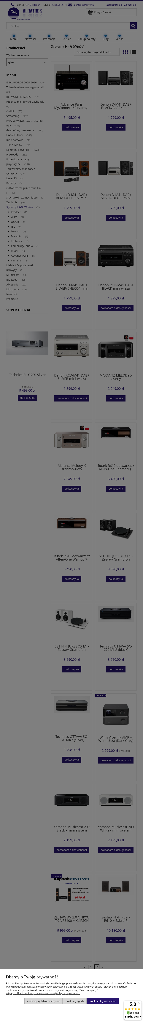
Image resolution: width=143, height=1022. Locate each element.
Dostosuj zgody (75, 1001)
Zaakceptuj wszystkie (103, 1001)
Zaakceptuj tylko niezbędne (43, 1001)
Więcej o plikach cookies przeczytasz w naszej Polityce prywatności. (43, 993)
